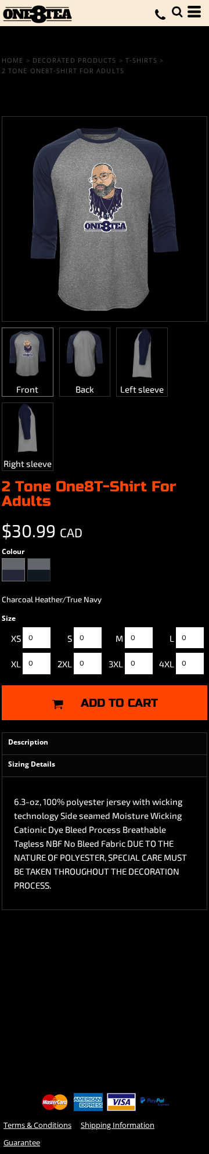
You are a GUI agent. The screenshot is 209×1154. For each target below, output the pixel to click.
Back (84, 389)
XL (16, 664)
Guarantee (21, 1142)
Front (27, 389)
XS (16, 638)
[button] (177, 11)
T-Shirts (141, 60)
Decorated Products (75, 60)
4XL (166, 664)
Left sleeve (142, 389)
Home (12, 60)
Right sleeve (27, 463)
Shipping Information (117, 1125)
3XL (116, 664)
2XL (64, 664)
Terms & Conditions (37, 1125)
